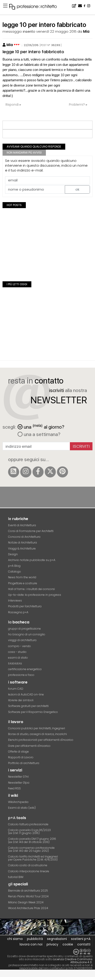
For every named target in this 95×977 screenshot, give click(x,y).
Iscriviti (81, 446)
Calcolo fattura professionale (28, 824)
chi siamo (15, 938)
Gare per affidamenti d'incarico (29, 746)
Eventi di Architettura (22, 525)
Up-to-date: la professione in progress (34, 595)
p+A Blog (14, 566)
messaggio (12, 31)
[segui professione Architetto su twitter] (50, 471)
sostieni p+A (80, 938)
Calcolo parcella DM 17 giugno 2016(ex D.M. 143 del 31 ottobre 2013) (32, 840)
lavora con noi (31, 944)
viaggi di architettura (22, 640)
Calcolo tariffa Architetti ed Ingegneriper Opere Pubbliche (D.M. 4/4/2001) (33, 858)
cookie (67, 944)
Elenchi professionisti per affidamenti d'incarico (40, 740)
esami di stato (18, 658)
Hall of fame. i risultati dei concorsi (31, 589)
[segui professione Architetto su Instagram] (25, 471)
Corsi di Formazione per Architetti (30, 531)
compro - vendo (19, 646)
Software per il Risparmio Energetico (33, 712)
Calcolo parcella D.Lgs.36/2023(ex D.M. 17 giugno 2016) (29, 831)
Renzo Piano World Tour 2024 (28, 896)
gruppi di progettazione (24, 629)
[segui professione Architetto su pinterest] (62, 471)
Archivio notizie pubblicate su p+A (31, 560)
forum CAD (15, 689)
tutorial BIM (15, 877)
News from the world (22, 577)
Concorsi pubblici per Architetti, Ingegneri (36, 728)
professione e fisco (21, 675)
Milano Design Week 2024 (26, 902)
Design (13, 554)
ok (77, 189)
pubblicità (35, 938)
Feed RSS (14, 788)
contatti (83, 944)
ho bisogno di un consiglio (26, 634)
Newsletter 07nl (18, 777)
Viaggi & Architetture (22, 548)
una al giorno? (44, 426)
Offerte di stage (18, 751)
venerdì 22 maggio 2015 (56, 31)
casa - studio (17, 652)
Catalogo (14, 571)
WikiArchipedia (18, 802)
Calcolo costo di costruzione (27, 865)
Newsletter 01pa (18, 783)
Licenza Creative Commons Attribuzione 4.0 (72, 960)
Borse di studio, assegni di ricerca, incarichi (37, 734)
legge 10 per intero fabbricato (33, 52)
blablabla (15, 663)
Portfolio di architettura (23, 763)
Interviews (15, 600)
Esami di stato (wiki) (22, 808)
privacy (52, 944)
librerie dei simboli (20, 700)
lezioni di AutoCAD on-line (26, 694)
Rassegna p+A (18, 612)
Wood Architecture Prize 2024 (28, 908)
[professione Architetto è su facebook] (38, 471)
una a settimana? (41, 434)
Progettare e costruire (22, 583)
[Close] (3, 975)
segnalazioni (57, 938)
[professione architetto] (35, 7)
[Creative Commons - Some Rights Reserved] (47, 952)
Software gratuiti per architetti (28, 706)
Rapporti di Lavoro (20, 757)
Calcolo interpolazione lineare (28, 871)
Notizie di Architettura (22, 542)
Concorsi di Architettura (24, 537)
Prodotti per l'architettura (25, 606)
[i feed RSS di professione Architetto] (13, 471)
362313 (55, 45)
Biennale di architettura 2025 (28, 891)
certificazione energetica (25, 669)
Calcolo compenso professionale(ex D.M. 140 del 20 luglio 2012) (31, 849)
